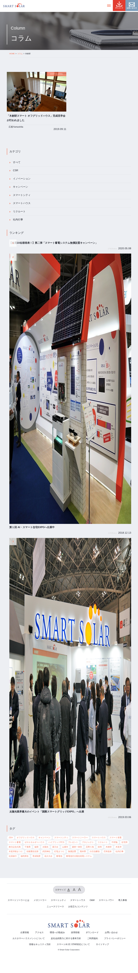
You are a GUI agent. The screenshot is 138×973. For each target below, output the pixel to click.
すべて (16, 162)
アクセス (39, 932)
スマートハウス (22, 203)
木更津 (118, 847)
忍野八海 (90, 847)
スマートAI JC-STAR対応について (73, 944)
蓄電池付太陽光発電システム (79, 856)
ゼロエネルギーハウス (34, 842)
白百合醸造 (95, 851)
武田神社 (46, 851)
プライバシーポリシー (115, 938)
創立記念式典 (15, 847)
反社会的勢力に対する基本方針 (66, 938)
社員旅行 (13, 856)
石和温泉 (108, 851)
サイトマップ (102, 944)
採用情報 (75, 932)
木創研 (109, 847)
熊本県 (83, 851)
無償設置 (72, 851)
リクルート (19, 211)
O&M (92, 900)
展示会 (55, 847)
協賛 (36, 847)
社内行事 (18, 219)
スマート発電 (115, 837)
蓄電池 (59, 856)
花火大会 (48, 856)
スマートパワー (106, 900)
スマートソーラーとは (18, 900)
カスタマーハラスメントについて (28, 938)
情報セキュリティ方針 (40, 944)
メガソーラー (40, 900)
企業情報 (24, 932)
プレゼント (73, 842)
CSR (15, 170)
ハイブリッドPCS (56, 842)
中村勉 (115, 842)
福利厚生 (25, 856)
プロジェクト (88, 842)
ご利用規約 (92, 938)
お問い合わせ (111, 932)
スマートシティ (22, 195)
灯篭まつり (59, 851)
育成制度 (36, 856)
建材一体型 (77, 847)
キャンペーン (20, 186)
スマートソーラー (80, 837)
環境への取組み (57, 932)
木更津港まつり (16, 851)
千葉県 (28, 847)
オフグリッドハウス (25, 837)
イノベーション (22, 178)
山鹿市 (65, 847)
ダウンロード (92, 932)
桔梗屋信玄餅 (32, 851)
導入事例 (122, 900)
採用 (100, 847)
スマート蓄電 (15, 842)
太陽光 (45, 847)
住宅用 (124, 842)
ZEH (11, 837)
